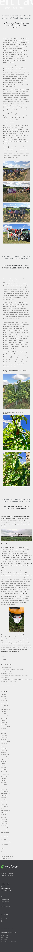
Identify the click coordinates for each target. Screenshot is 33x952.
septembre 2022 (5, 741)
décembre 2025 (5, 703)
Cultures (3, 896)
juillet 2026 (4, 694)
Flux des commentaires (7, 856)
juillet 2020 (4, 778)
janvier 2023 (4, 737)
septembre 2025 (5, 709)
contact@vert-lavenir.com (8, 932)
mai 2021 (3, 765)
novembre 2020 (5, 774)
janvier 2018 (4, 823)
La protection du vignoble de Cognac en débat (12, 669)
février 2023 (4, 735)
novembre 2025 (5, 705)
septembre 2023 (5, 726)
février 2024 (4, 724)
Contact (3, 904)
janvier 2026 (4, 701)
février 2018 (4, 821)
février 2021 (4, 772)
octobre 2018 (4, 808)
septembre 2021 (5, 759)
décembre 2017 (5, 825)
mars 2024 (4, 722)
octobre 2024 (4, 718)
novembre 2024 (5, 716)
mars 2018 (4, 819)
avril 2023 (3, 733)
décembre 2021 (5, 752)
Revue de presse (5, 901)
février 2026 (4, 698)
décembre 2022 (5, 739)
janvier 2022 (4, 750)
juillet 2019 (4, 795)
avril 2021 (3, 767)
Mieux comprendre (6, 842)
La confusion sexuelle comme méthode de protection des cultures (16, 267)
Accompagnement (5, 899)
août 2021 (4, 761)
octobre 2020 (4, 776)
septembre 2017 (5, 832)
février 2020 (4, 787)
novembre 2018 (5, 806)
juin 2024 (3, 720)
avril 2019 (3, 800)
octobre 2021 (4, 757)
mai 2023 (3, 731)
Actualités (27, 18)
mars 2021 (4, 769)
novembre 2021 (5, 754)
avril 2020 (3, 782)
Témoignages (4, 844)
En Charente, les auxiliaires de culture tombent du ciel (16, 507)
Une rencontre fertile (6, 667)
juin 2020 (3, 780)
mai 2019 (3, 797)
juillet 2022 (4, 744)
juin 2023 (3, 729)
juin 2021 (3, 763)
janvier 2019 (4, 804)
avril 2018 (3, 817)
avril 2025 (3, 713)
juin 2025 (3, 711)
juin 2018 (3, 815)
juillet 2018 (4, 812)
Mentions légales (5, 906)
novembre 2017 (5, 827)
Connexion (4, 852)
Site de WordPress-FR (6, 858)
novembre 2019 (5, 791)
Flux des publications (6, 854)
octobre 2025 (4, 707)
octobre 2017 (4, 830)
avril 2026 (3, 696)
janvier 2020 (4, 789)
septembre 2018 (5, 810)
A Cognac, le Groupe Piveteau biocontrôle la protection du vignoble (16, 25)
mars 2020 (4, 784)
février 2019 (4, 802)
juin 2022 (3, 746)
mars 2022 (4, 748)
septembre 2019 (5, 793)
